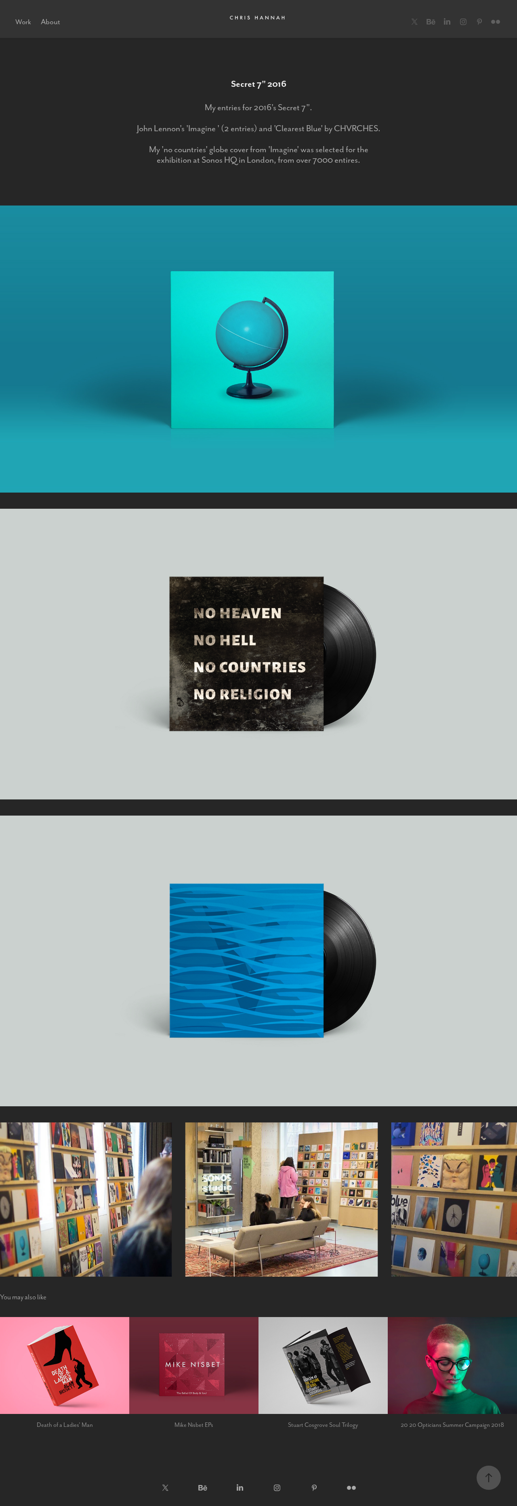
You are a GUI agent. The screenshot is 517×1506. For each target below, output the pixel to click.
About (50, 22)
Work (23, 21)
